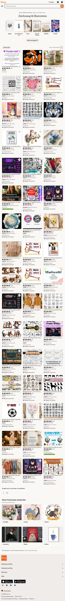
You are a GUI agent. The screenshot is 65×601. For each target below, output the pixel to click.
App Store (7, 581)
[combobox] (32, 6)
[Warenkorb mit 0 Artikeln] (62, 2)
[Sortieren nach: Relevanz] (61, 47)
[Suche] (62, 6)
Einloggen (51, 2)
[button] (6, 591)
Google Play (20, 581)
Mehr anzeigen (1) (32, 40)
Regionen (31, 598)
